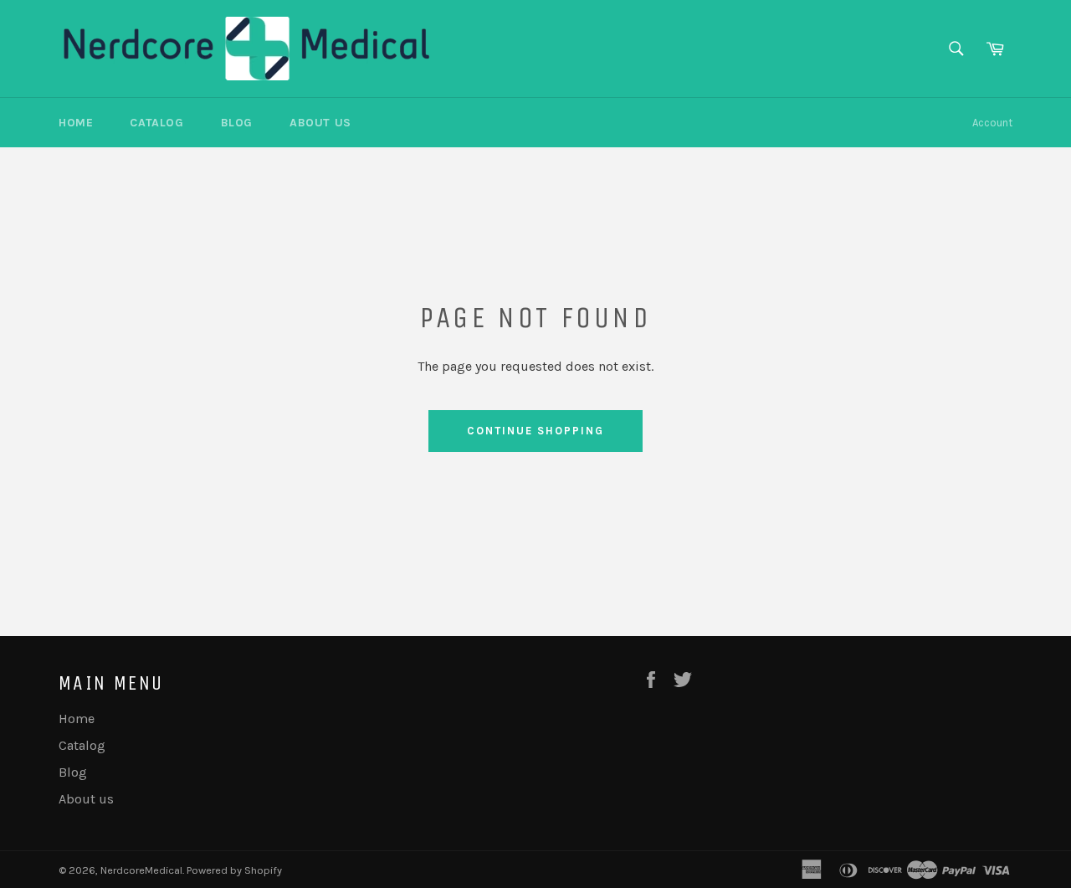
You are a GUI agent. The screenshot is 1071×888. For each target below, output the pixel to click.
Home (76, 122)
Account (992, 122)
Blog (237, 122)
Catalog (156, 122)
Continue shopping (535, 430)
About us (320, 122)
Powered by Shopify (234, 870)
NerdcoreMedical (141, 870)
